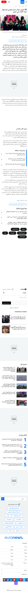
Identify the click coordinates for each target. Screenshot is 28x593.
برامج (12, 560)
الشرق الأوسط (22, 233)
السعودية (12, 233)
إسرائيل (17, 531)
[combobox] (14, 498)
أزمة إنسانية (15, 229)
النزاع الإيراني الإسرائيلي (14, 508)
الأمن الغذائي (22, 237)
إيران (8, 516)
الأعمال (25, 550)
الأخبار (23, 6)
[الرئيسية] (26, 6)
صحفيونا (25, 563)
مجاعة (23, 229)
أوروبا (25, 547)
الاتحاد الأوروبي (8, 527)
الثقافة (11, 556)
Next (25, 553)
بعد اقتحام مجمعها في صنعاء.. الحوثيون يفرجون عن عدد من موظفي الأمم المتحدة (17, 223)
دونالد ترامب (18, 520)
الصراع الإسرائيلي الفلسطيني (14, 512)
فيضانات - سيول (19, 527)
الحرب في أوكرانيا (17, 516)
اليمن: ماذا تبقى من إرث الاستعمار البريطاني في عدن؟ (16, 212)
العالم (19, 6)
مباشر (3, 1)
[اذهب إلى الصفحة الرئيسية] (22, 2)
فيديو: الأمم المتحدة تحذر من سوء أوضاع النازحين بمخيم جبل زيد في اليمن (16, 159)
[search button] (2, 498)
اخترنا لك (23, 364)
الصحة (11, 553)
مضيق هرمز (9, 520)
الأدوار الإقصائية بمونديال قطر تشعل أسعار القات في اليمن (15, 164)
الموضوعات (24, 543)
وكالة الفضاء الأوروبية (9, 523)
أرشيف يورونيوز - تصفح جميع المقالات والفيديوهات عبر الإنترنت (7, 564)
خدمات (25, 570)
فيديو (25, 560)
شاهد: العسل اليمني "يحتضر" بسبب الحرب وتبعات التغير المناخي (17, 217)
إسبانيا (10, 531)
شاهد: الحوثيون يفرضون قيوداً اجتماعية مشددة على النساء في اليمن (15, 154)
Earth (11, 550)
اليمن (16, 6)
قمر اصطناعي (20, 523)
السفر (26, 556)
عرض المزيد (24, 574)
